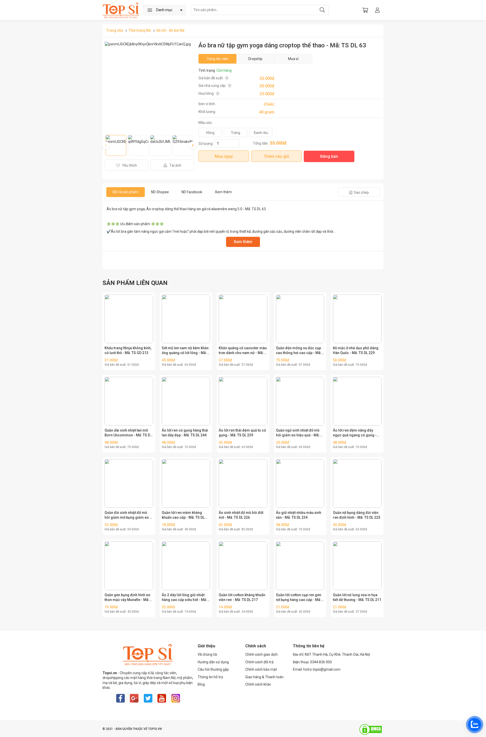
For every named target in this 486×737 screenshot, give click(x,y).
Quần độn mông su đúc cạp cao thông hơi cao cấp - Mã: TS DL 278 (298, 351)
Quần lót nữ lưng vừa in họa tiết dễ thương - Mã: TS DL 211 (357, 597)
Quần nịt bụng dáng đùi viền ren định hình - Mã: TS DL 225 (356, 515)
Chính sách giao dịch (261, 654)
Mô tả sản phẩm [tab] (125, 192)
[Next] (192, 145)
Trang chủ (114, 30)
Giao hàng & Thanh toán (264, 677)
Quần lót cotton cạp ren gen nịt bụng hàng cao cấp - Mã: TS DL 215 (298, 598)
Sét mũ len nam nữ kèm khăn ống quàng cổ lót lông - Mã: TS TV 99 (185, 351)
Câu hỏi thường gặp (213, 669)
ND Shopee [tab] (160, 192)
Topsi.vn (110, 673)
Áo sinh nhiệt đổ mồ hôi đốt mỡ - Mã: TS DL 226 (241, 515)
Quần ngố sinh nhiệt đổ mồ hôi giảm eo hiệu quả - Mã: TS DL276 (298, 433)
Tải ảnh (175, 165)
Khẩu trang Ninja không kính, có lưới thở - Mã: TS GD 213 (128, 350)
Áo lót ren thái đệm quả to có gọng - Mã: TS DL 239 (242, 432)
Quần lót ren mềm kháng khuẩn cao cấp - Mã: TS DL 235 (183, 515)
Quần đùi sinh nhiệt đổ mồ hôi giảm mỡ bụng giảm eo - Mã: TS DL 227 (128, 515)
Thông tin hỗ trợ (210, 677)
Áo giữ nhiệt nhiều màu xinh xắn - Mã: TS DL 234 (298, 515)
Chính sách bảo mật (261, 669)
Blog (201, 684)
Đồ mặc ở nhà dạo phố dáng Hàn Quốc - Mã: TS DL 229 (355, 350)
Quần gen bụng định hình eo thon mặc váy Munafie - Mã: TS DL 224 (127, 598)
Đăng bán (329, 156)
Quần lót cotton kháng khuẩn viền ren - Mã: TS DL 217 (242, 597)
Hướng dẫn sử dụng (213, 662)
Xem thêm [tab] (223, 192)
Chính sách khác (258, 684)
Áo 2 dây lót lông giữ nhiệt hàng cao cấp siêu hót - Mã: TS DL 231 (184, 598)
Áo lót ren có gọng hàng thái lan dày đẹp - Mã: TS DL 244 (185, 432)
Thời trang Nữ (140, 30)
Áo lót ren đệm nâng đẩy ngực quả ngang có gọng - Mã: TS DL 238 (355, 433)
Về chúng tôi (207, 654)
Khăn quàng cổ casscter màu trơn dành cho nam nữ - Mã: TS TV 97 (243, 351)
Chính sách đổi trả (259, 662)
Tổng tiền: (261, 143)
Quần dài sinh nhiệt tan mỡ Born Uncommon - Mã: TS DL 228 (128, 433)
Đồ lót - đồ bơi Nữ (170, 30)
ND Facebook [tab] (191, 192)
